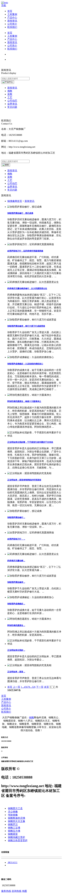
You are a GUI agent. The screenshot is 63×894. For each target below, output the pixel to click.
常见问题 (12, 189)
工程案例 (12, 14)
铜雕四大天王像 (16, 821)
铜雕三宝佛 (14, 827)
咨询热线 (16, 891)
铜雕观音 (13, 834)
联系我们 (12, 27)
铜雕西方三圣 (15, 808)
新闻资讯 (12, 20)
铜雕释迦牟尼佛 (16, 818)
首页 (9, 11)
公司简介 (12, 24)
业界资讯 (12, 186)
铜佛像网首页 (14, 201)
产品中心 (12, 17)
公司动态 (12, 183)
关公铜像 (13, 811)
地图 (24, 891)
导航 (3, 5)
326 (33, 687)
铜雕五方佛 (14, 831)
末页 (46, 687)
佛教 (9, 173)
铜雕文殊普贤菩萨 (18, 840)
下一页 (39, 687)
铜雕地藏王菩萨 (16, 837)
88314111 (12, 862)
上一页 (16, 687)
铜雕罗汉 (13, 824)
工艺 (9, 180)
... (23, 687)
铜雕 (31, 717)
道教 (9, 177)
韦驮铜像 (13, 815)
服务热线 (6, 891)
